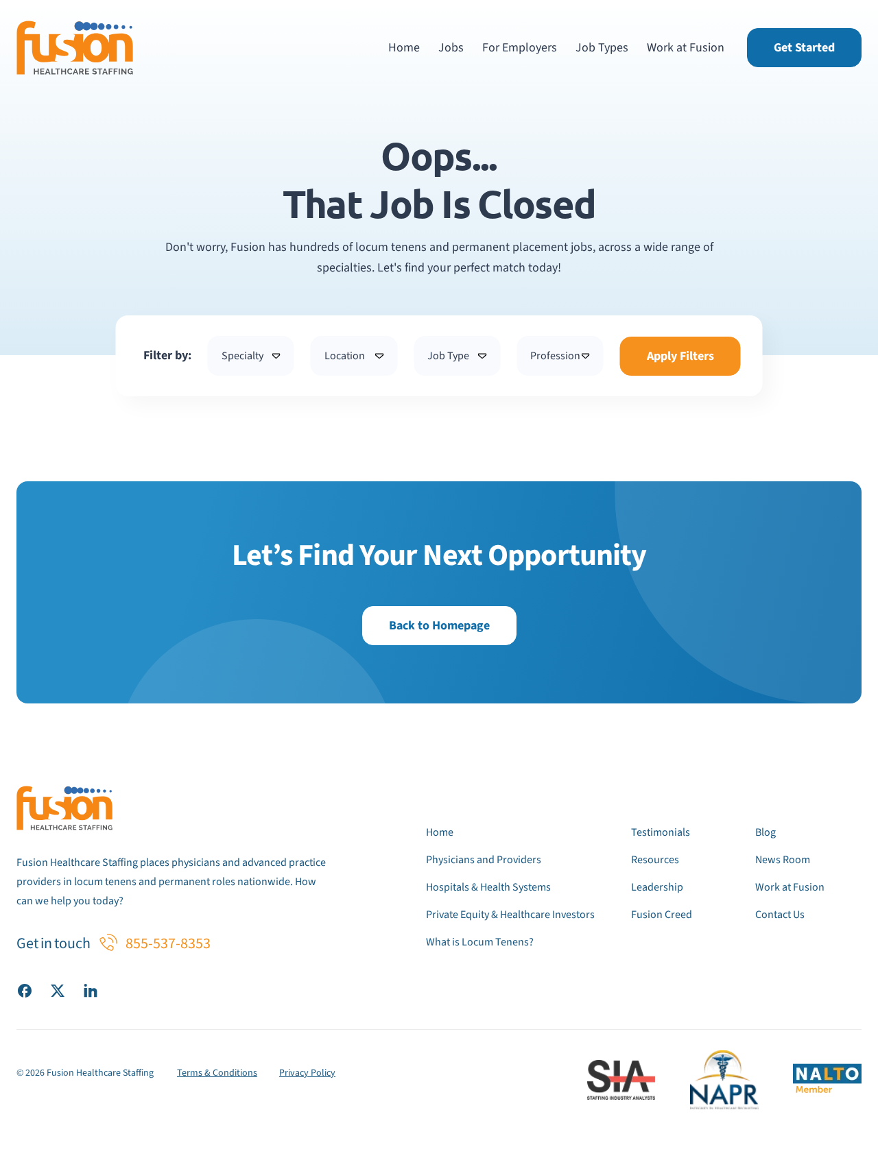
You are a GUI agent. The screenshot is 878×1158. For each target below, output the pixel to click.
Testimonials (660, 832)
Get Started (804, 47)
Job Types (602, 47)
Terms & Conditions (217, 1073)
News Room (782, 859)
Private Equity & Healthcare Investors (510, 914)
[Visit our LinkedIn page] (90, 990)
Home (404, 47)
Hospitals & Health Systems (488, 887)
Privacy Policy (307, 1073)
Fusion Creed (661, 914)
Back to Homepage (439, 625)
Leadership (657, 887)
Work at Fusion (685, 47)
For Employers (519, 47)
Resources (655, 859)
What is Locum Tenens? (480, 942)
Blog (765, 832)
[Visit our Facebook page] (24, 990)
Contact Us (780, 914)
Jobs (451, 47)
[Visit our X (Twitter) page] (57, 990)
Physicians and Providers (483, 859)
